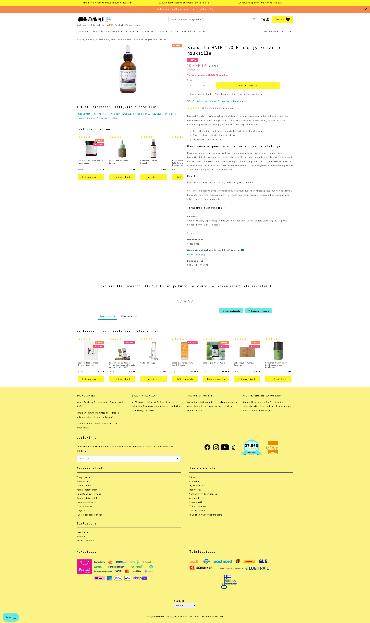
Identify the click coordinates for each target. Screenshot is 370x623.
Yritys (192, 477)
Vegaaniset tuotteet (107, 117)
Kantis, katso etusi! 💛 (103, 25)
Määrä (189, 80)
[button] (282, 19)
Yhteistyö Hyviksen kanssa (203, 493)
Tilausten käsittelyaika (89, 493)
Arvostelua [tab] (105, 316)
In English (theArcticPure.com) (205, 514)
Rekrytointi (195, 489)
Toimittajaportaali (199, 506)
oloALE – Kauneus (152, 113)
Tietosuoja (82, 532)
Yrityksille (119, 25)
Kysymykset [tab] (127, 316)
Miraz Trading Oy (196, 254)
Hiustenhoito (102, 39)
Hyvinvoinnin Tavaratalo (187, 616)
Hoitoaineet (117, 39)
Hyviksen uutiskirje (86, 502)
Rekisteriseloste (85, 540)
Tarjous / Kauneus (86, 117)
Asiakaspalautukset (87, 489)
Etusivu (80, 39)
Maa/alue (179, 600)
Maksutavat (83, 481)
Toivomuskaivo (133, 25)
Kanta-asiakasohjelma (88, 498)
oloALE (137, 113)
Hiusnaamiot (83, 113)
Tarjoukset (168, 113)
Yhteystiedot (83, 477)
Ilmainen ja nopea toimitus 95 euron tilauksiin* (107, 2)
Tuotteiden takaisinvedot (90, 514)
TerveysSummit (197, 510)
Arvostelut (194, 481)
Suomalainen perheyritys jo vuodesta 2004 (260, 2)
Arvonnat (194, 498)
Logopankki (195, 502)
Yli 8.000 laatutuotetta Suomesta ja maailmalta (184, 2)
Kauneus (90, 39)
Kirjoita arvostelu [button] (260, 311)
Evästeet (81, 536)
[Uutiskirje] (177, 458)
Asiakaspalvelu (83, 25)
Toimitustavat (84, 485)
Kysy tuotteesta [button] (232, 311)
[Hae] (254, 19)
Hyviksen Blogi (197, 485)
